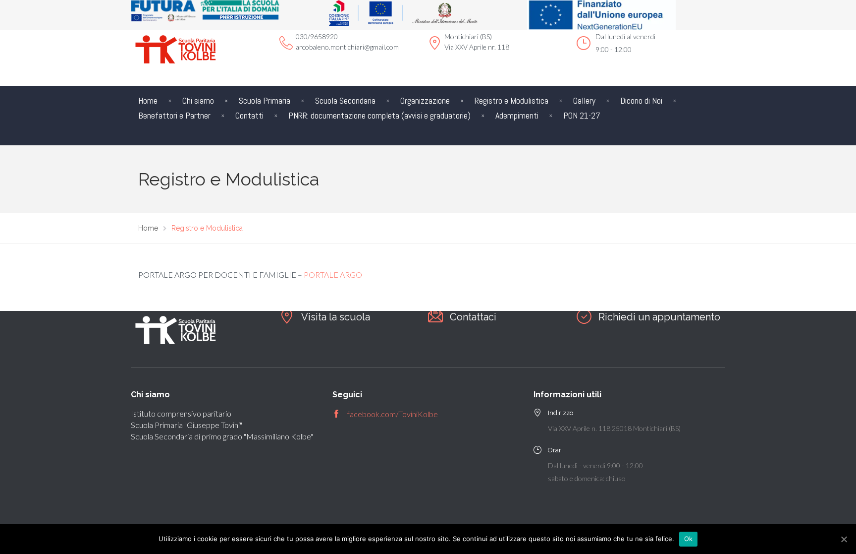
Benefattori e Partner (174, 115)
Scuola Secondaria (345, 100)
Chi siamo (198, 100)
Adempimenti (516, 115)
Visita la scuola (335, 317)
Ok (688, 539)
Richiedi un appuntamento (659, 317)
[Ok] (844, 539)
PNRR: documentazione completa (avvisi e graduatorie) (379, 115)
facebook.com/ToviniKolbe (392, 414)
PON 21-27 (581, 115)
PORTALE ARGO (333, 274)
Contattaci (473, 317)
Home (148, 100)
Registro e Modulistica (511, 100)
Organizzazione (425, 100)
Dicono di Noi (641, 100)
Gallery (584, 100)
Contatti (249, 115)
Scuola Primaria (264, 100)
